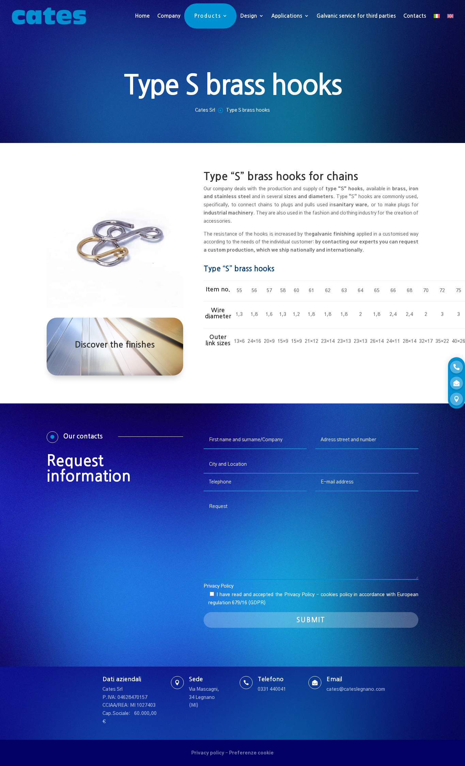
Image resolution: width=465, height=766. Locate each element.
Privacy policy (207, 753)
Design (248, 15)
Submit (310, 620)
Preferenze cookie (251, 753)
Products (207, 15)
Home (142, 15)
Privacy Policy (219, 586)
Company (168, 15)
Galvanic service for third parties (356, 15)
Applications (286, 15)
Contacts (414, 15)
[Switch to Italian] (437, 16)
